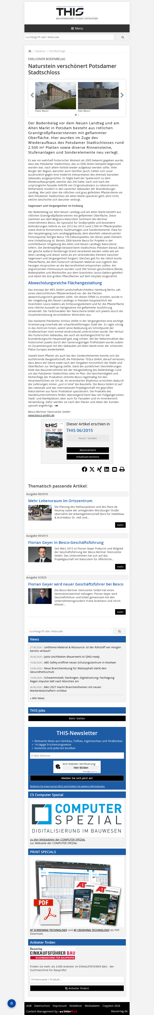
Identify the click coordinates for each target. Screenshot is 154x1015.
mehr (120, 525)
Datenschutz (42, 1005)
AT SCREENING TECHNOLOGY (48, 930)
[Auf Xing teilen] (99, 471)
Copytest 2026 (111, 1005)
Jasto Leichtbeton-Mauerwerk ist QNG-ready (65, 656)
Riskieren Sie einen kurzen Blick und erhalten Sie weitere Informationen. (67, 786)
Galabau (40, 51)
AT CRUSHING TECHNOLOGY (91, 930)
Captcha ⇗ (91, 771)
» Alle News (37, 698)
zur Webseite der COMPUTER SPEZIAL (53, 843)
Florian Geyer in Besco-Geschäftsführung (65, 542)
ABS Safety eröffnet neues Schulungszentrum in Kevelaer (73, 662)
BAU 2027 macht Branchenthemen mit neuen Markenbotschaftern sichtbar (65, 688)
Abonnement (88, 450)
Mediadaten (92, 1005)
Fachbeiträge (57, 51)
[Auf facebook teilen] (84, 471)
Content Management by (42, 1011)
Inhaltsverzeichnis (87, 457)
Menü (79, 28)
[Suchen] (123, 37)
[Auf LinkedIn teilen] (107, 471)
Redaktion (75, 1005)
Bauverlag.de (119, 1011)
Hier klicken (81, 767)
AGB (29, 1005)
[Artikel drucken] (122, 469)
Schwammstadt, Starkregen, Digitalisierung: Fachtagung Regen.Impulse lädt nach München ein (72, 679)
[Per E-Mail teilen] (114, 469)
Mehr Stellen (77, 718)
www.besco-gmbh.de (41, 415)
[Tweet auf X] (92, 471)
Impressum (60, 1005)
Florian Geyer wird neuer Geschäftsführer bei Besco (75, 584)
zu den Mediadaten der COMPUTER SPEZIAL (57, 839)
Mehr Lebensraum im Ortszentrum (60, 500)
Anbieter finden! (78, 988)
